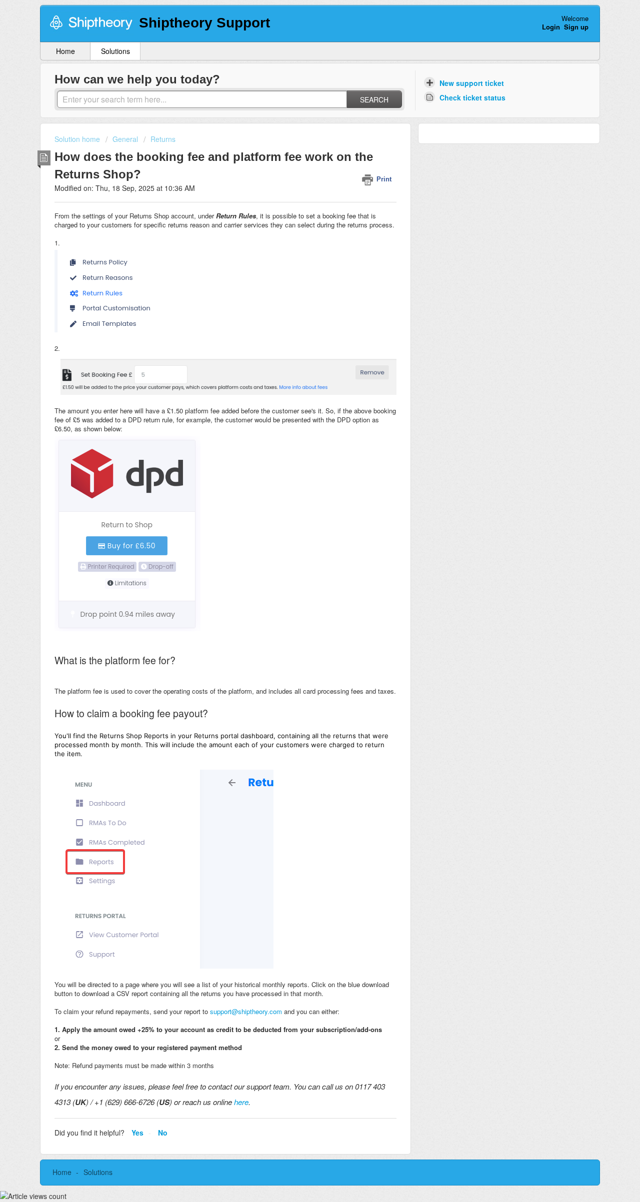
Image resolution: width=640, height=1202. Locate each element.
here (241, 1102)
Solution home (78, 139)
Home (65, 51)
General (125, 139)
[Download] (302, 483)
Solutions (115, 51)
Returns (163, 139)
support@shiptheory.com (246, 1011)
